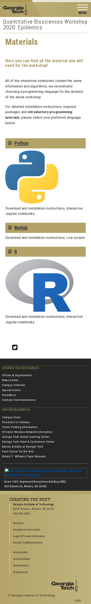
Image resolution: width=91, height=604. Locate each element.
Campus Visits (11, 417)
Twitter (16, 346)
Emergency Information (26, 529)
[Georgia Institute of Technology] (16, 9)
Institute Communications (19, 399)
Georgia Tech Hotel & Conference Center (28, 441)
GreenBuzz (9, 395)
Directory (18, 523)
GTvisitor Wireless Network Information (27, 432)
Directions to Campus (16, 422)
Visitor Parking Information (19, 427)
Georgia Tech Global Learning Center (26, 436)
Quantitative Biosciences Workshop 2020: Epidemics (45, 24)
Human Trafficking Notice (27, 542)
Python (21, 143)
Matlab (21, 227)
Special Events (11, 390)
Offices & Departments (17, 375)
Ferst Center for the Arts (18, 451)
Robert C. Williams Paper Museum (24, 456)
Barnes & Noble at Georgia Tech (22, 446)
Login (78, 600)
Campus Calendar (13, 385)
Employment (20, 572)
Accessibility (20, 552)
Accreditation (21, 565)
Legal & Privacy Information (29, 536)
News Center (10, 380)
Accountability (21, 558)
